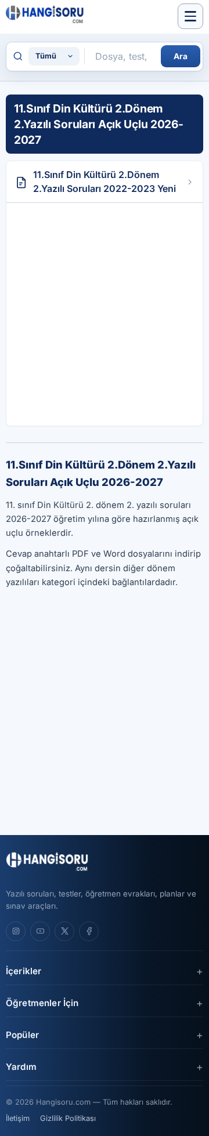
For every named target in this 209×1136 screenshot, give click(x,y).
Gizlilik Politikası (68, 1118)
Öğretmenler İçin (42, 1002)
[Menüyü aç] (190, 16)
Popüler (22, 1034)
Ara (181, 56)
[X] (64, 931)
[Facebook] (89, 931)
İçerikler (23, 971)
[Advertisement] (104, 314)
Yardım (21, 1066)
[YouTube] (40, 931)
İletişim (18, 1118)
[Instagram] (16, 931)
